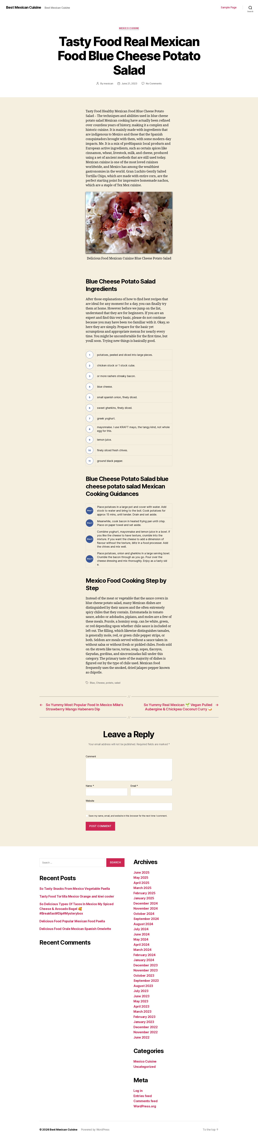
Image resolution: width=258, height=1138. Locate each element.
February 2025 (144, 893)
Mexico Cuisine (129, 28)
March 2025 (142, 888)
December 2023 (145, 965)
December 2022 (145, 1027)
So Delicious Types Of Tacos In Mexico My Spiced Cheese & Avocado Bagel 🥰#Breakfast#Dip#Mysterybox (76, 908)
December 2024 (145, 903)
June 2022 (141, 1037)
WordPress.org (144, 1106)
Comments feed (145, 1101)
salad (117, 682)
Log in (137, 1091)
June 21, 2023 (129, 83)
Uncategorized (144, 1067)
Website (90, 800)
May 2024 (140, 939)
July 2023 (140, 991)
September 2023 (146, 981)
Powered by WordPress (95, 1129)
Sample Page (229, 7)
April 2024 (141, 945)
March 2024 (142, 950)
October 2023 (143, 975)
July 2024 (141, 929)
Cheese (100, 682)
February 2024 (144, 955)
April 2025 (141, 883)
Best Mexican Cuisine (23, 7)
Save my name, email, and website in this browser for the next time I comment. (128, 815)
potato (109, 682)
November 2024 (145, 908)
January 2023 (143, 1022)
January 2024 (143, 960)
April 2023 (141, 1006)
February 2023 (144, 1017)
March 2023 (142, 1011)
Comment (91, 756)
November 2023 (145, 970)
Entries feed (142, 1096)
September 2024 (146, 919)
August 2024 (143, 924)
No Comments (154, 83)
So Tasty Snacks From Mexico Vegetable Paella (74, 889)
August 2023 (143, 986)
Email (134, 786)
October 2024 (143, 914)
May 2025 (140, 877)
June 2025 (141, 872)
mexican (108, 83)
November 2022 (145, 1032)
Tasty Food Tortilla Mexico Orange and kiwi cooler (76, 896)
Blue (92, 682)
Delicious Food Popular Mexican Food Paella (72, 921)
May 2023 (140, 1001)
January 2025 (143, 898)
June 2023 (141, 996)
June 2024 (141, 934)
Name (90, 786)
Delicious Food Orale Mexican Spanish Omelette (75, 929)
